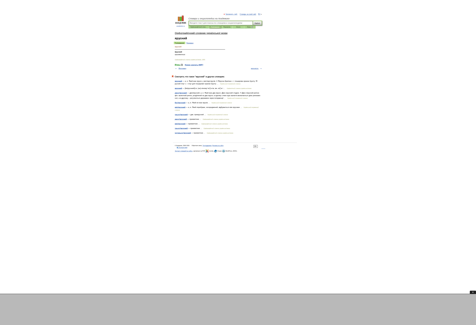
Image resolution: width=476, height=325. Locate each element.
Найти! (257, 23)
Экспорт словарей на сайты (183, 151)
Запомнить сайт (231, 14)
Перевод (189, 43)
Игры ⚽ (250, 27)
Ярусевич (182, 68)
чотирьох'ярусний (183, 133)
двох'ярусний (181, 93)
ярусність (254, 68)
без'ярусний (180, 103)
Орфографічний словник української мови (198, 27)
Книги (238, 27)
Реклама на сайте (217, 145)
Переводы (227, 27)
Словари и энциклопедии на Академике (209, 18)
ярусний (178, 81)
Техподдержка (207, 145)
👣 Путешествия (182, 147)
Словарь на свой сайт (248, 14)
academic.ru (181, 26)
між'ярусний (180, 107)
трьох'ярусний (181, 115)
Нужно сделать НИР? (194, 65)
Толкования (215, 27)
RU (259, 14)
